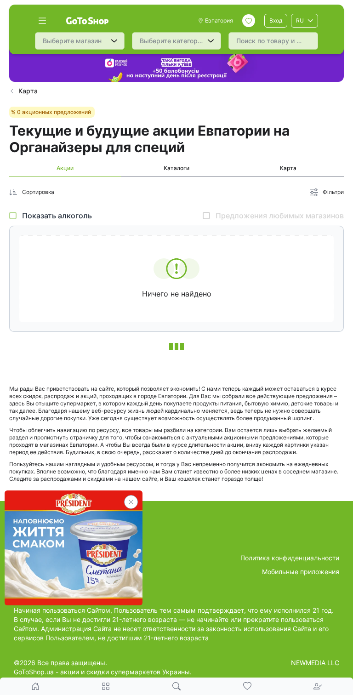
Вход (275, 20)
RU (300, 20)
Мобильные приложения (300, 571)
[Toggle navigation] (42, 20)
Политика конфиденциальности (289, 558)
